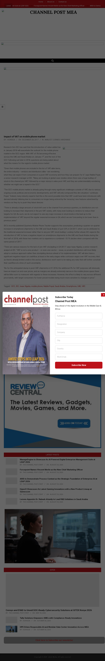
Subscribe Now (79, 365)
